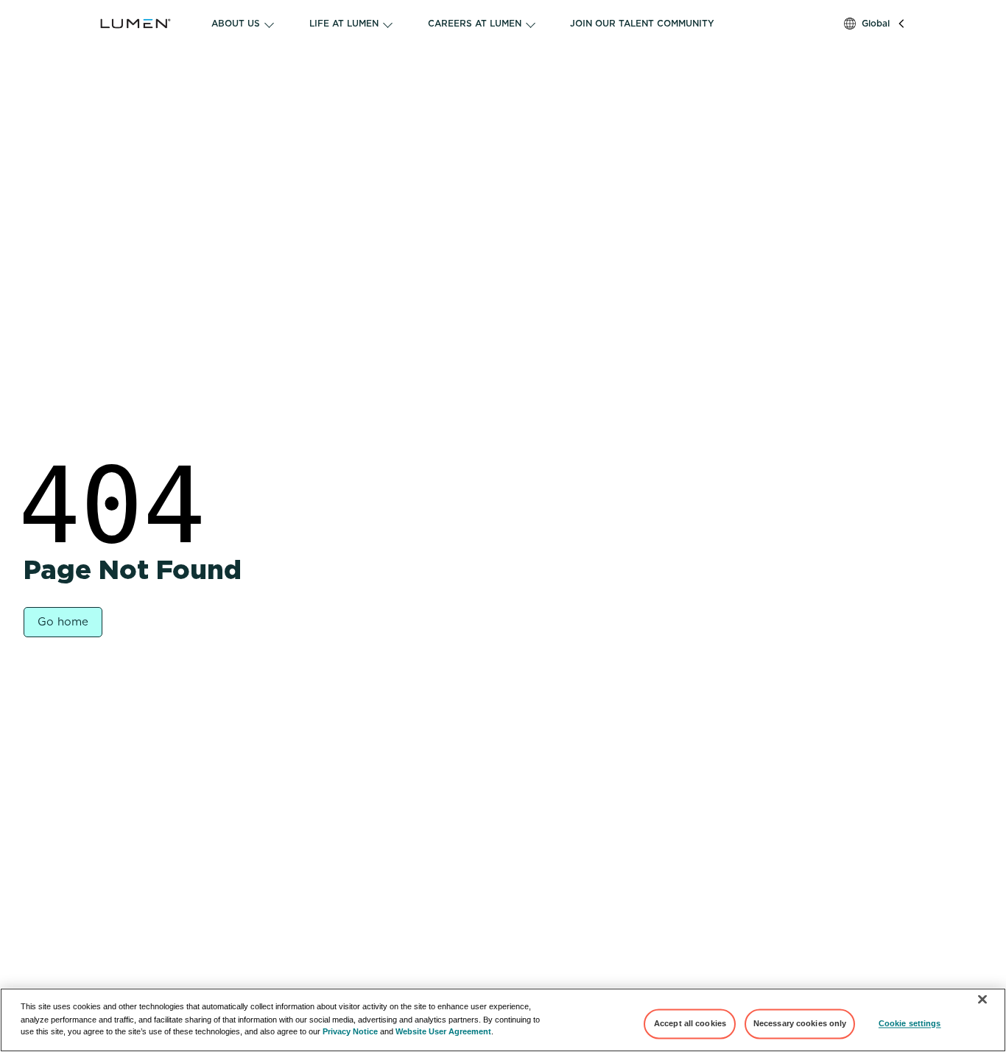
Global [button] (876, 23)
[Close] (982, 999)
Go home (63, 621)
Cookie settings (910, 1023)
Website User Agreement (443, 1031)
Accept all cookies (690, 1023)
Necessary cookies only (800, 1023)
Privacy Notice (350, 1031)
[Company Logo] (147, 23)
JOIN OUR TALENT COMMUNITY (642, 23)
